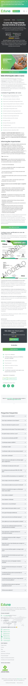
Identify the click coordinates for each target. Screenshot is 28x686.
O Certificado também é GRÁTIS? (9, 442)
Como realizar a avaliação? (7, 495)
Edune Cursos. (20, 678)
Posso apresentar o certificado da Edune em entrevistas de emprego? (11, 532)
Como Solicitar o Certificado (7, 499)
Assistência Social (12, 378)
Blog (2, 649)
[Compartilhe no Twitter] (8, 385)
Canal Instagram (6, 640)
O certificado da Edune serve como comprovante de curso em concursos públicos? (12, 579)
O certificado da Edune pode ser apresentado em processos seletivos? (12, 573)
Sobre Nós (3, 651)
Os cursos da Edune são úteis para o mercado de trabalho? (12, 567)
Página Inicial (7, 19)
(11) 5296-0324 (6, 615)
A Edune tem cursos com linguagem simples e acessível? (11, 561)
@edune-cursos (6, 631)
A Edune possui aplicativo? (7, 590)
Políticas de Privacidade (10, 682)
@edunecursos (6, 629)
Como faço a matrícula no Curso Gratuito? (10, 420)
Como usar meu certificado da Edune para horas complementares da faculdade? (12, 526)
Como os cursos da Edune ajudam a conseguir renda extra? (12, 550)
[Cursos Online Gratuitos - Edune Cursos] (6, 11)
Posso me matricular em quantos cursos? (10, 424)
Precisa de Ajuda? (4, 655)
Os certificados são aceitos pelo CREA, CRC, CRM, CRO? (12, 471)
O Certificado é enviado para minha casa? (10, 465)
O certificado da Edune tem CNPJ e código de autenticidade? (11, 538)
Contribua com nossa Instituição (7, 659)
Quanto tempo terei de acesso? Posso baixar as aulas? (13, 429)
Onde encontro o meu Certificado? (9, 503)
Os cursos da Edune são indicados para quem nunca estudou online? (12, 556)
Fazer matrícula (14, 339)
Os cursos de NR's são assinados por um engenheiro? (13, 476)
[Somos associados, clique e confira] (5, 668)
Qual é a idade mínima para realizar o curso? (11, 508)
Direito (5, 378)
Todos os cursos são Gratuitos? (8, 416)
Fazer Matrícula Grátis (14, 72)
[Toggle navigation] (24, 11)
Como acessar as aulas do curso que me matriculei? (12, 484)
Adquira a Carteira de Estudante (7, 657)
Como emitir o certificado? (7, 455)
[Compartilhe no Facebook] (4, 385)
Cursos (13, 19)
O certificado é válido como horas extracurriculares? (12, 451)
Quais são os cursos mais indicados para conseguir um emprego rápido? (13, 544)
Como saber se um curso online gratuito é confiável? (12, 521)
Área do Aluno (16, 11)
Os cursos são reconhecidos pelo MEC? (10, 438)
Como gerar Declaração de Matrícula (9, 512)
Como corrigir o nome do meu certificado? (10, 480)
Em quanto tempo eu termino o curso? (10, 433)
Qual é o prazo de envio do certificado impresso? (12, 517)
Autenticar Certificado (5, 653)
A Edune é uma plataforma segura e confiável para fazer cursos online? (12, 490)
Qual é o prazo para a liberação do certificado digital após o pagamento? (12, 460)
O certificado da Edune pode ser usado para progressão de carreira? (11, 585)
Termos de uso (20, 682)
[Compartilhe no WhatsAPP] (12, 385)
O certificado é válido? (6, 446)
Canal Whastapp (6, 638)
